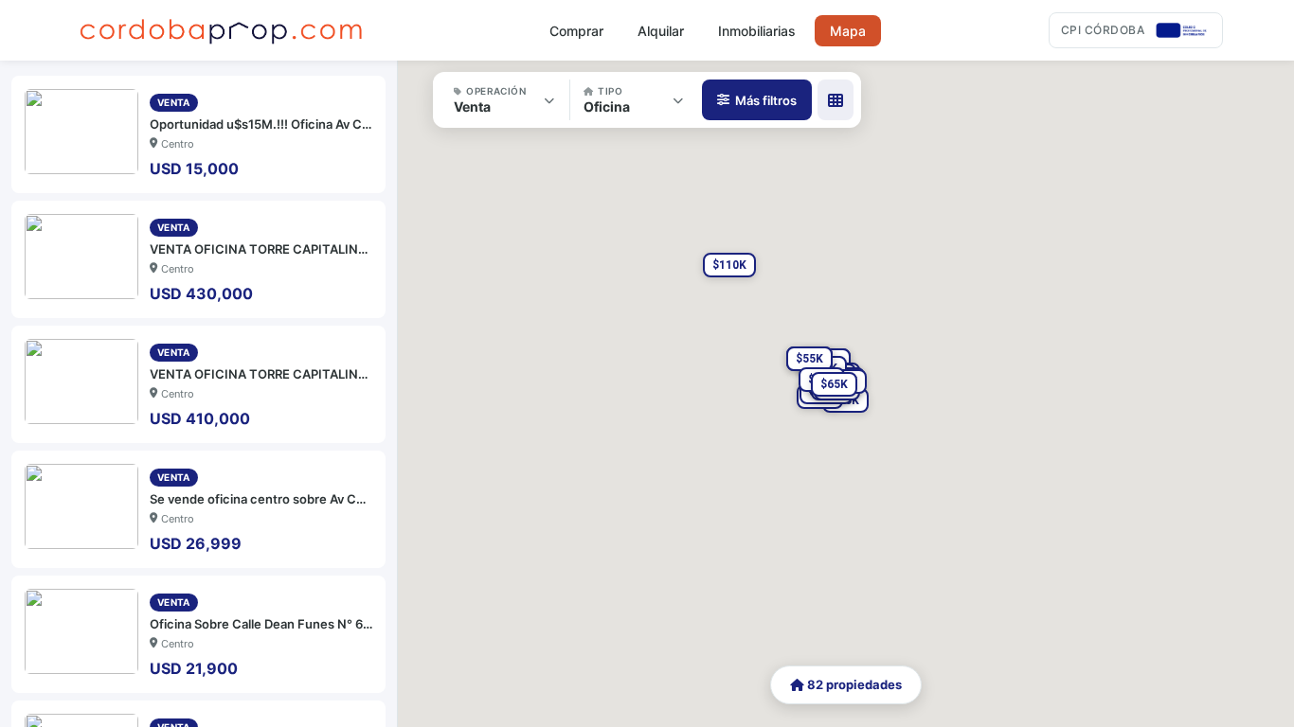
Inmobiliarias (757, 31)
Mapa (848, 31)
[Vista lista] (836, 100)
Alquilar (661, 31)
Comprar (576, 31)
